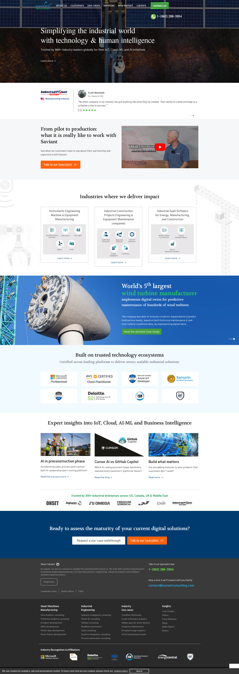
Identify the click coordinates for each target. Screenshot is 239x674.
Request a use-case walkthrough (99, 540)
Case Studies (168, 611)
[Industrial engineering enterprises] (118, 262)
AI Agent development (51, 623)
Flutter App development (53, 631)
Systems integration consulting (95, 634)
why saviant (125, 5)
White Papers (168, 627)
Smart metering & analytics (134, 619)
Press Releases (169, 619)
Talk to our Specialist (58, 165)
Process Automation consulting (96, 638)
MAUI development (50, 627)
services (109, 5)
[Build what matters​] (156, 477)
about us (61, 5)
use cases (93, 5)
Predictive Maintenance (133, 627)
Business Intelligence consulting (96, 615)
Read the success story (54, 477)
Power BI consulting (90, 619)
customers (77, 5)
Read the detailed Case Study (141, 332)
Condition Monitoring (131, 615)
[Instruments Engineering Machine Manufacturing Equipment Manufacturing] (64, 258)
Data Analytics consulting (52, 615)
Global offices (67, 591)
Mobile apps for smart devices (136, 623)
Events (165, 631)
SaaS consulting (88, 631)
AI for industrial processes (134, 634)
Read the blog (102, 477)
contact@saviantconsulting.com (171, 585)
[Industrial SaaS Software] (172, 258)
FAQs (80, 591)
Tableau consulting (89, 623)
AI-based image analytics (133, 631)
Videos (165, 615)
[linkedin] (57, 564)
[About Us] (48, 61)
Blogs (164, 623)
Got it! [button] (139, 671)
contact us (159, 5)
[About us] (49, 582)
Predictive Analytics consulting (55, 619)
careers (141, 5)
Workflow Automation (91, 627)
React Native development (53, 634)
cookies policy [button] (121, 671)
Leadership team (49, 591)
